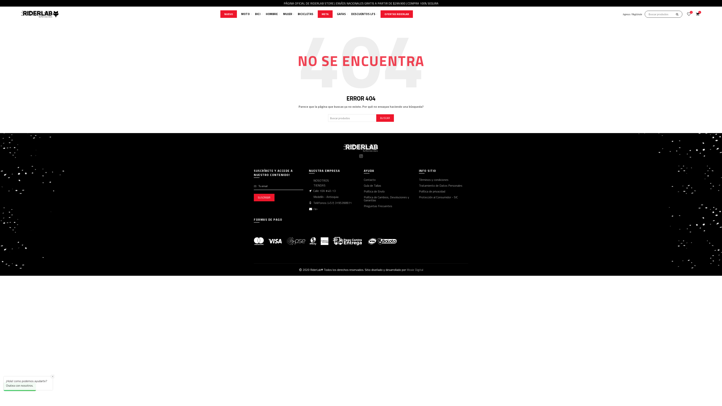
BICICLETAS (305, 14)
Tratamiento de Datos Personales (440, 185)
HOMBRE (272, 14)
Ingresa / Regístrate (632, 14)
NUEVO (228, 14)
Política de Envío (374, 191)
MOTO (245, 14)
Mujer (287, 14)
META (325, 14)
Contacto (370, 179)
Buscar (385, 118)
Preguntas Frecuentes (378, 206)
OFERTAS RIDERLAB (397, 14)
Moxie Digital (415, 269)
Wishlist (691, 12)
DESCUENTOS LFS (363, 14)
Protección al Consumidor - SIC (438, 197)
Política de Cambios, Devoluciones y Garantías (386, 198)
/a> (315, 209)
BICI (257, 14)
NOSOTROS (321, 180)
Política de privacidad (432, 191)
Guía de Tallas (372, 185)
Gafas (341, 14)
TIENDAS (319, 185)
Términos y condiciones (433, 179)
